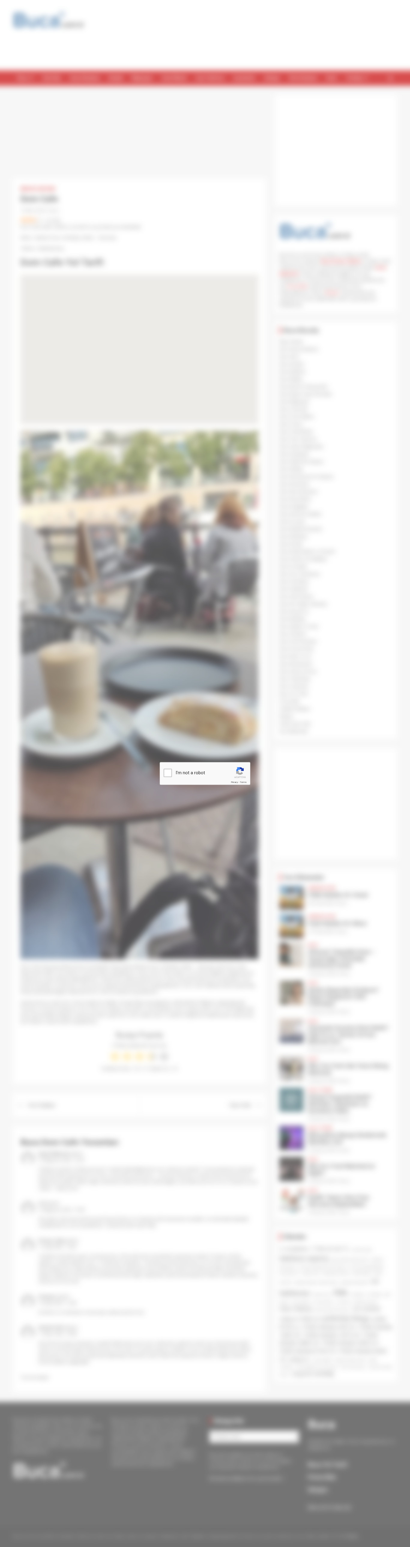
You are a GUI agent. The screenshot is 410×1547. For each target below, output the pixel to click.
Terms (243, 782)
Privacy (234, 782)
